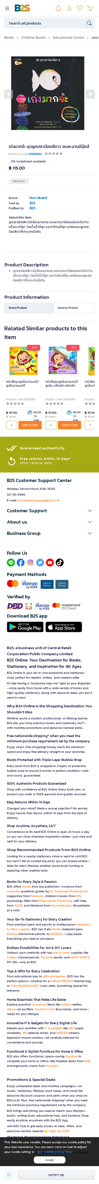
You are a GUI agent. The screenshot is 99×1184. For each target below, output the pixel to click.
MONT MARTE (80, 957)
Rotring (12, 934)
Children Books (33, 37)
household (38, 1004)
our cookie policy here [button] (55, 1151)
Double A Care (45, 1009)
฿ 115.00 (17, 168)
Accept (49, 1160)
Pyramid (47, 957)
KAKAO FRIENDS (61, 981)
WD (24, 1033)
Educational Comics (68, 37)
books (26, 886)
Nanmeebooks (61, 905)
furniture (71, 1056)
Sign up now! (59, 1130)
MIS (78, 896)
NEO (72, 1028)
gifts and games (54, 976)
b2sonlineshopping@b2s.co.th (39, 500)
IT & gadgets (54, 1028)
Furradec (52, 1065)
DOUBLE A (57, 934)
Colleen (12, 957)
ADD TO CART (30, 425)
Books (9, 37)
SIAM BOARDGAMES (25, 985)
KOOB (18, 905)
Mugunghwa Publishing (55, 900)
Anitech (66, 1004)
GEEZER (62, 1033)
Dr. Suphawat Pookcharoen (69, 891)
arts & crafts (61, 952)
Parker (57, 929)
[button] (8, 94)
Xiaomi (12, 1009)
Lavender (13, 891)
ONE (87, 1061)
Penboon (37, 896)
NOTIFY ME (56, 1175)
